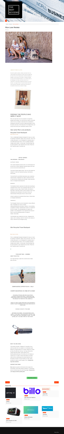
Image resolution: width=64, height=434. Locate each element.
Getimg (7, 401)
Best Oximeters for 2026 (11, 420)
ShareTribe (45, 393)
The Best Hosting (17, 20)
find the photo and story (15, 354)
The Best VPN (23, 20)
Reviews (11, 20)
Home (8, 20)
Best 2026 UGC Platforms (30, 397)
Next (56, 382)
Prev (8, 382)
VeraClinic (45, 414)
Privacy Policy (56, 432)
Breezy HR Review (28, 417)
